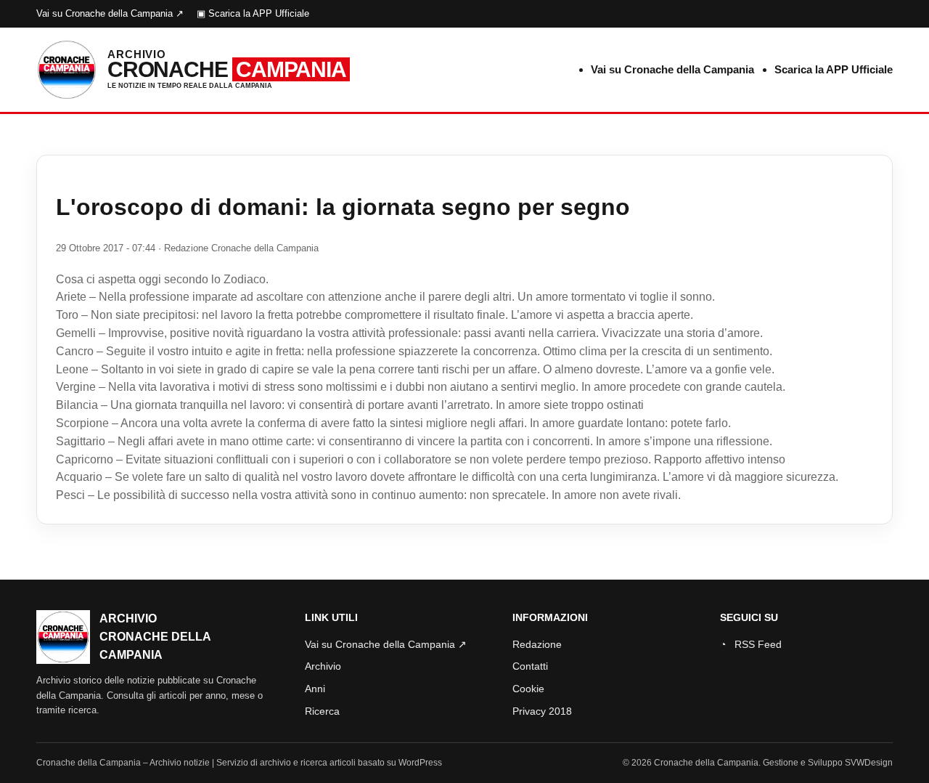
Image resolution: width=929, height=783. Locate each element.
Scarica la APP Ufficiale (833, 69)
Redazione (537, 644)
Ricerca (322, 711)
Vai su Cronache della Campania (672, 69)
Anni (315, 688)
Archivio (323, 666)
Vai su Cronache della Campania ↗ (110, 13)
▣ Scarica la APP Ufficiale (253, 13)
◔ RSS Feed (751, 644)
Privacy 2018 (542, 711)
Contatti (530, 666)
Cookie (528, 688)
